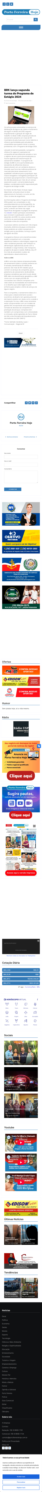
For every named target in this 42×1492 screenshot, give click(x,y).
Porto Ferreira (7, 1393)
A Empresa (6, 1423)
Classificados (7, 1408)
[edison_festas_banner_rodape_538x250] (21, 1208)
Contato (5, 1426)
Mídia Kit (5, 1445)
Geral (20, 333)
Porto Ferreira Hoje (21, 423)
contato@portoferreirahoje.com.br (14, 1437)
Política (5, 1320)
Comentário (8, 469)
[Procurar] (36, 19)
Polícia (4, 1397)
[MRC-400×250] (21, 525)
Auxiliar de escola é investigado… (28, 1240)
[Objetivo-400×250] (21, 553)
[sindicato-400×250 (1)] (21, 581)
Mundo (4, 1331)
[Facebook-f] (4, 4)
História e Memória (9, 1379)
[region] (21, 1473)
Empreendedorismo (9, 1364)
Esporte (5, 1335)
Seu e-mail (7, 461)
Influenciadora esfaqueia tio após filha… (11, 1239)
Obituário (5, 1412)
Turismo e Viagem (8, 1360)
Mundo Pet (6, 1375)
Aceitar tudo (21, 1476)
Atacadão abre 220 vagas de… (28, 1293)
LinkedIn (9, 213)
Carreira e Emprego (9, 1368)
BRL (38, 987)
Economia (5, 1324)
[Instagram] (7, 4)
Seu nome (7, 453)
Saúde (4, 1327)
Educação (5, 1349)
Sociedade (6, 1357)
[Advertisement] (21, 57)
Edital (4, 1404)
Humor (4, 1386)
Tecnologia (6, 1338)
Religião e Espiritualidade (11, 1346)
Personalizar (21, 1482)
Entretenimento (8, 1353)
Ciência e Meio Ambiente (11, 1342)
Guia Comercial (8, 1401)
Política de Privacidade (11, 1441)
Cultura (5, 1371)
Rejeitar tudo (21, 1487)
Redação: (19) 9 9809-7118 (12, 1430)
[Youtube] (11, 4)
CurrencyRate (30, 987)
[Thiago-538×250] (21, 1268)
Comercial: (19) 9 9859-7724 (13, 1434)
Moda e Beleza (7, 1382)
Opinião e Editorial (9, 1390)
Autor (21, 425)
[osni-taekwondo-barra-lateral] (21, 608)
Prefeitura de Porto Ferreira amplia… (11, 1293)
